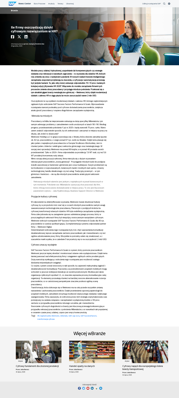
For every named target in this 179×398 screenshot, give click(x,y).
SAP (70, 316)
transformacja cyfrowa (46, 319)
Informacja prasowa (17, 44)
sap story (76, 316)
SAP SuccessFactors (89, 316)
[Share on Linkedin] (26, 37)
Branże (14, 10)
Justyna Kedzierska (36, 44)
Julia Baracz (24, 369)
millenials (64, 316)
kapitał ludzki (45, 316)
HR (38, 316)
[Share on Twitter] (19, 37)
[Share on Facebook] (12, 37)
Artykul (20, 361)
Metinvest (55, 316)
